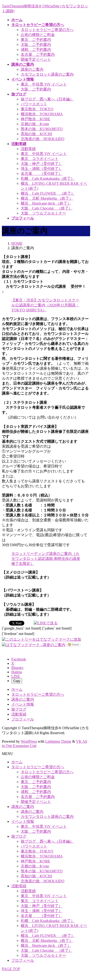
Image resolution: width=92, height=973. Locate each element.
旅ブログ (18, 709)
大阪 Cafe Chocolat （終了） (46, 208)
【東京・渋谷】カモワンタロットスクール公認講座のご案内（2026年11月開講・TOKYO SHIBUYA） (45, 305)
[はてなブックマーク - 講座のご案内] (33, 645)
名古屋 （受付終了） (41, 173)
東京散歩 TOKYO (37, 109)
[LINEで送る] (46, 623)
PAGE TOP (11, 969)
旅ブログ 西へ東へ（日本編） (47, 99)
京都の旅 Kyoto (35, 124)
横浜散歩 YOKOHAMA (42, 114)
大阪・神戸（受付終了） (41, 164)
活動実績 (28, 149)
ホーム (17, 689)
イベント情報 (22, 704)
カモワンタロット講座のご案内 (47, 74)
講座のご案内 (32, 69)
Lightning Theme (58, 741)
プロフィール (22, 719)
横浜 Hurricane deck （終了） (46, 203)
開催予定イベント (36, 59)
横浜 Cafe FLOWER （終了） (48, 193)
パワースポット (34, 104)
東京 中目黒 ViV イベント (44, 84)
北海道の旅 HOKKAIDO (42, 139)
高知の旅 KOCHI (36, 134)
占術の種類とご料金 (38, 35)
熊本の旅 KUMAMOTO (42, 129)
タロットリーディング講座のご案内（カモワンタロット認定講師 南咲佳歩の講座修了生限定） (45, 559)
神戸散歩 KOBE (35, 119)
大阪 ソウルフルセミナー (43, 213)
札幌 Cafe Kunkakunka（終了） (48, 178)
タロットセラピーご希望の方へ (47, 30)
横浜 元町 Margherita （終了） (47, 198)
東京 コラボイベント (40, 159)
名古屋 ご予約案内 (38, 54)
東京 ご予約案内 (36, 40)
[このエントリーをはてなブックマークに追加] (41, 639)
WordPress (29, 741)
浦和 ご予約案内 (36, 49)
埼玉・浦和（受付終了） (41, 169)
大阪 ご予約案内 (36, 45)
